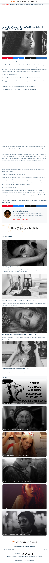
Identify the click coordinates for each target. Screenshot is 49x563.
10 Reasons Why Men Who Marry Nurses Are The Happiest (16, 455)
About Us (9, 556)
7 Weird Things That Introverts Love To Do (12, 267)
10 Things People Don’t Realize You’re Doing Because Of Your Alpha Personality (20, 508)
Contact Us (14, 556)
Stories (7, 4)
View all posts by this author (20, 219)
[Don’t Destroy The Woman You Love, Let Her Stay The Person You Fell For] (24, 320)
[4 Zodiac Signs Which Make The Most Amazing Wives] (24, 354)
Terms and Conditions (23, 556)
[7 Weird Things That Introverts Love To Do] (24, 253)
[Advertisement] (24, 15)
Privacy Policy (32, 556)
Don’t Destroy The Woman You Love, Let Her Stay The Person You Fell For (20, 334)
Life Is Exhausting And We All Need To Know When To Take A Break (18, 300)
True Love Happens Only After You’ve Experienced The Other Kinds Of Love (19, 481)
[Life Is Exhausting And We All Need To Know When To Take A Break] (24, 286)
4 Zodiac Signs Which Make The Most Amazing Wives (15, 368)
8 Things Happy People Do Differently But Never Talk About (16, 429)
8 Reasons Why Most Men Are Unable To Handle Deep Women (16, 534)
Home (3, 4)
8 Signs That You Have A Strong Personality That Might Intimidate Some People (20, 403)
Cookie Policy (39, 556)
